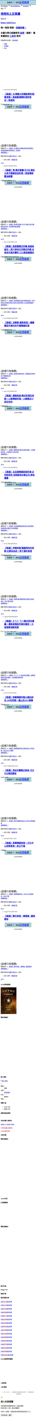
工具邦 (13, 36)
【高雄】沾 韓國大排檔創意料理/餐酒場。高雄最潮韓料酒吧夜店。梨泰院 (19, 97)
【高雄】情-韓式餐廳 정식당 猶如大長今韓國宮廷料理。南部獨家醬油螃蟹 (19, 173)
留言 (14, 156)
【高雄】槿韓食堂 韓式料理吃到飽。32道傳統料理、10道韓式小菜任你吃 (19, 399)
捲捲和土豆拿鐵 (10, 13)
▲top (2, 163)
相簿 (5, 44)
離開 (10, 1415)
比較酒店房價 (6, 1333)
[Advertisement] (18, 69)
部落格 (6, 46)
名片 (5, 48)
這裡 (22, 33)
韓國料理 (14, 159)
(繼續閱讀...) (4, 152)
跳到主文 (3, 18)
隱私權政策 (31, 1392)
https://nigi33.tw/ (8, 22)
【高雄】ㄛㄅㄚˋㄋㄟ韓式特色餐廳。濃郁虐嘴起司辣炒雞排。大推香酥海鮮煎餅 (19, 624)
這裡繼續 (24, 106)
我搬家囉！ (21, 28)
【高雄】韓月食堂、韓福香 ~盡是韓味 (20, 966)
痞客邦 (10, 156)
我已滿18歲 (4, 1415)
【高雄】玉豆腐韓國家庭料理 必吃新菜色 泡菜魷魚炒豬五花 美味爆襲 (19, 475)
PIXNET (8, 1392)
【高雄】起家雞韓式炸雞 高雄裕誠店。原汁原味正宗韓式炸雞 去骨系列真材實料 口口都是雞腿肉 (19, 249)
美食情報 (15, 40)
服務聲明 (18, 1394)
